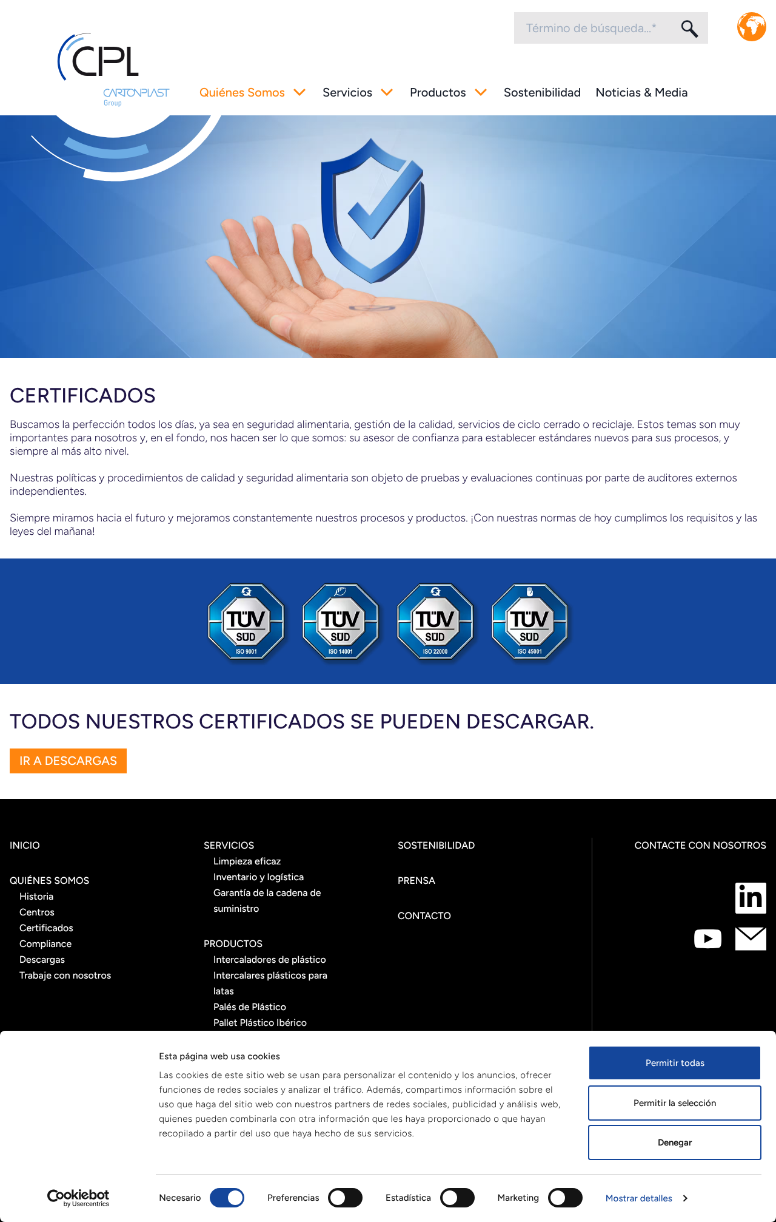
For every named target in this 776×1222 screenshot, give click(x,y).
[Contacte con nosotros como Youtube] (707, 938)
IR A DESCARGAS (68, 760)
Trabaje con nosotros (65, 975)
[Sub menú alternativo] (299, 92)
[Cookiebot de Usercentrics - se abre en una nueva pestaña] (78, 1198)
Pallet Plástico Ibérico (260, 1022)
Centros (37, 912)
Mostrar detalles (639, 1198)
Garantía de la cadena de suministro (267, 900)
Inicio (25, 845)
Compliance (45, 943)
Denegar (675, 1142)
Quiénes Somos (242, 92)
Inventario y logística (258, 877)
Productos (438, 92)
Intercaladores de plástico (269, 959)
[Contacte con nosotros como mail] (750, 938)
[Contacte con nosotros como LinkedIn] (750, 898)
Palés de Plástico (249, 1007)
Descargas (42, 959)
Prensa (416, 880)
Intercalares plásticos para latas (270, 983)
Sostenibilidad (542, 92)
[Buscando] (688, 28)
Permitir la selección (675, 1103)
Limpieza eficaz (247, 861)
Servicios (347, 92)
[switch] (345, 1197)
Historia (36, 896)
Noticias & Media (641, 92)
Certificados (46, 928)
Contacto (424, 916)
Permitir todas (675, 1062)
